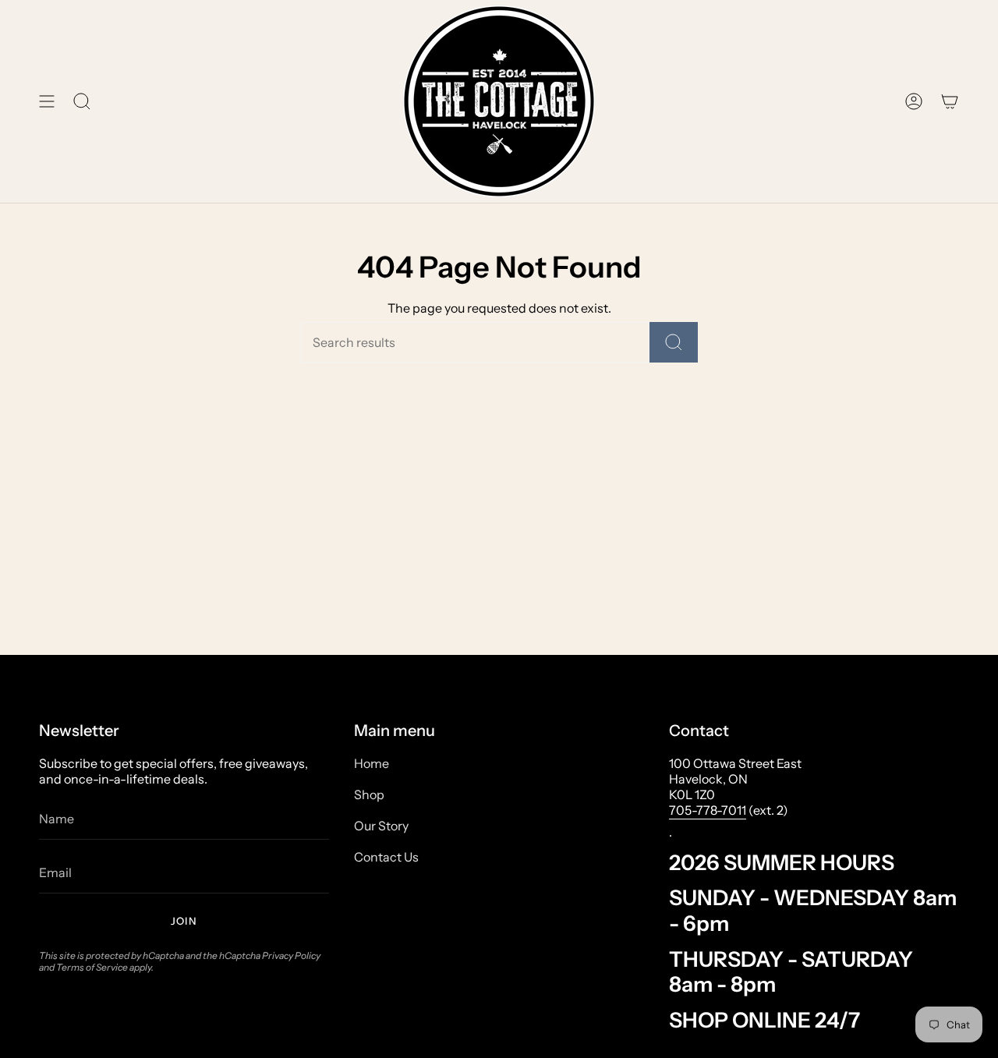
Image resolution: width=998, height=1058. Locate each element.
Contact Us (386, 857)
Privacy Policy (291, 955)
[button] (82, 101)
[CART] (950, 101)
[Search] (673, 342)
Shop (369, 794)
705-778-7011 (707, 810)
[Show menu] (46, 101)
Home (371, 763)
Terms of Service (92, 967)
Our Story (381, 825)
